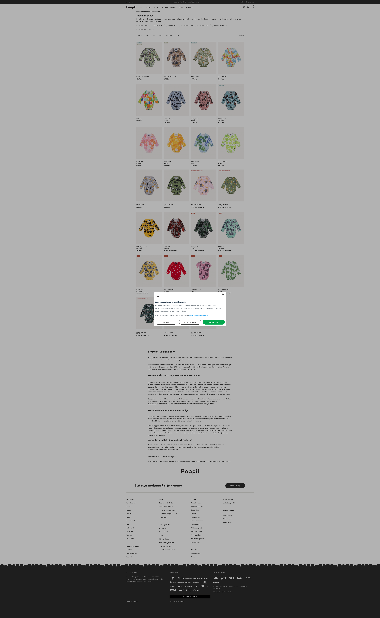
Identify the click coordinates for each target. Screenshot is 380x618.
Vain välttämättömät (190, 322)
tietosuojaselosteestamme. (198, 315)
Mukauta (166, 322)
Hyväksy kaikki (213, 322)
